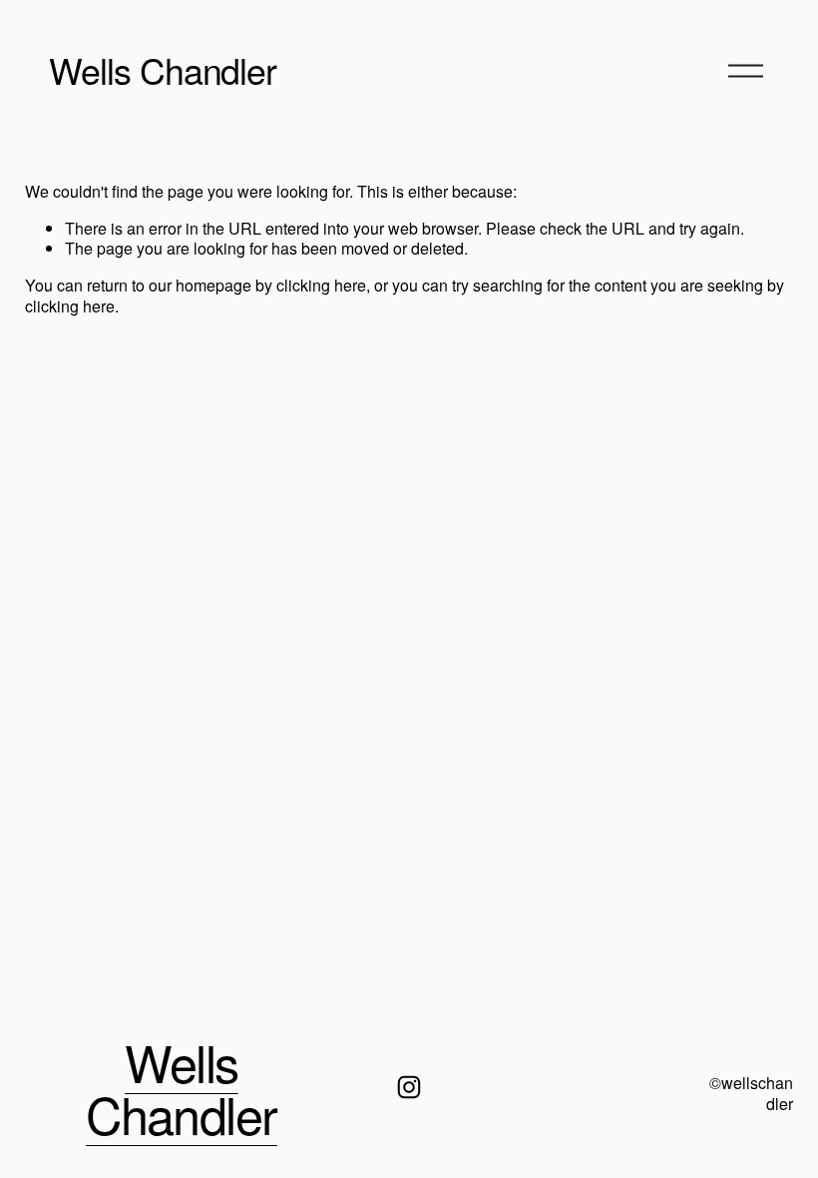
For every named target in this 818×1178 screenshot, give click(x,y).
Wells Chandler (162, 69)
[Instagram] (409, 1087)
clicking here (321, 285)
